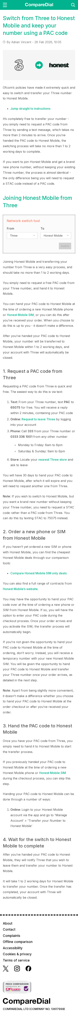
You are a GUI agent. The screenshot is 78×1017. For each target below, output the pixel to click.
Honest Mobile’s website (20, 589)
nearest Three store (52, 459)
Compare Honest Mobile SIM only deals (38, 573)
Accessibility (13, 948)
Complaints (11, 936)
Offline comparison (18, 942)
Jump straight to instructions (30, 108)
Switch (65, 246)
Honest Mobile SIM (20, 315)
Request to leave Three (38, 419)
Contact (9, 929)
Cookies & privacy (17, 954)
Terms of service (16, 960)
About (7, 923)
